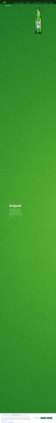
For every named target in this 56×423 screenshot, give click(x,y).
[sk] (4, 2)
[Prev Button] (3, 211)
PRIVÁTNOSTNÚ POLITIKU (15, 415)
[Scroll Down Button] (28, 381)
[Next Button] (53, 211)
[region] (28, 418)
